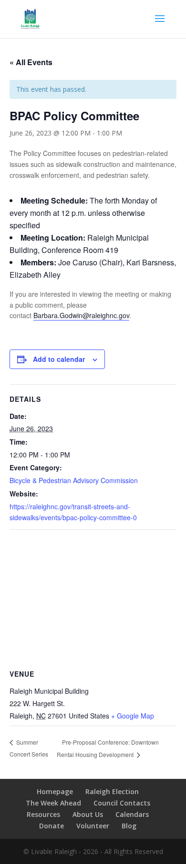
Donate (51, 825)
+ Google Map (132, 715)
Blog (129, 825)
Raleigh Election (112, 791)
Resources (43, 814)
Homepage (55, 791)
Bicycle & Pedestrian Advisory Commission (74, 480)
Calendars (132, 814)
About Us (87, 814)
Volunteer (92, 825)
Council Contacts (121, 802)
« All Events (31, 62)
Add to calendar (59, 359)
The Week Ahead (53, 802)
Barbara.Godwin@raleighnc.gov (81, 315)
